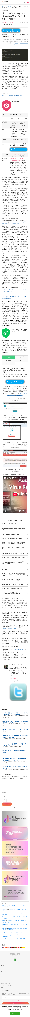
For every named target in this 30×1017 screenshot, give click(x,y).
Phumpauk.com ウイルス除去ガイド (16, 932)
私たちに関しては (19, 649)
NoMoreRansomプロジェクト (9, 628)
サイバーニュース (5, 970)
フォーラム (4, 976)
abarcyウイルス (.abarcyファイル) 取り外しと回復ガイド (15, 767)
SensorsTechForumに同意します (15, 1001)
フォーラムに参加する (15, 154)
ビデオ (2, 975)
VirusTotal (15, 627)
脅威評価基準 (19, 395)
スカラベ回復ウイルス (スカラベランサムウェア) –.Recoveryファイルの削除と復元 (15, 713)
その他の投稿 (12, 678)
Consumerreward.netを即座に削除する (18, 938)
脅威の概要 (4, 95)
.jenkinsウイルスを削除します (15, 95)
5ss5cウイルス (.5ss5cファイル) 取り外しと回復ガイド (15, 730)
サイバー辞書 (4, 971)
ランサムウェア (8, 6)
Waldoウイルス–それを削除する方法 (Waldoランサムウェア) (15, 744)
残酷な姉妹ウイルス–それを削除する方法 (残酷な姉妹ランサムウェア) (15, 721)
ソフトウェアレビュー (6, 973)
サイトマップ (4, 968)
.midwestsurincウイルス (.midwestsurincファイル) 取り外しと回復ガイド (15, 759)
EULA (16, 43)
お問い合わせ (4, 987)
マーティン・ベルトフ (8, 22)
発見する (3, 965)
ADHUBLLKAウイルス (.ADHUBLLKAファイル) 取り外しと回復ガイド (15, 736)
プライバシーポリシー (17, 1009)
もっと (2, 981)
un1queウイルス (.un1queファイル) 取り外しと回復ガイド (15, 751)
